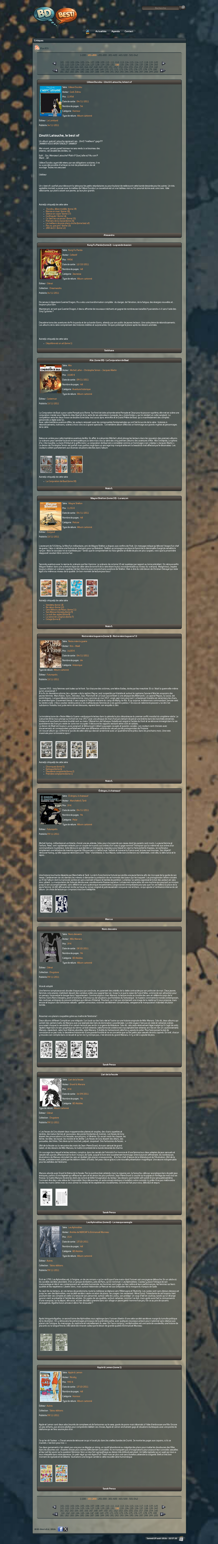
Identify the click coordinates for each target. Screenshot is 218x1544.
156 (136, 67)
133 (122, 65)
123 (72, 65)
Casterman (52, 399)
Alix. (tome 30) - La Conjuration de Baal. (109, 360)
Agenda (116, 31)
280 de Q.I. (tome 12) (56, 228)
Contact (129, 31)
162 (68, 70)
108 (97, 62)
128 (97, 65)
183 (72, 72)
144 (76, 67)
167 (92, 70)
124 (77, 65)
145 (81, 67)
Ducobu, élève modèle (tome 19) (61, 209)
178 (145, 70)
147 (91, 67)
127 (92, 65)
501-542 (133, 55)
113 (122, 62)
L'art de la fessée (109, 1075)
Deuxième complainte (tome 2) (60, 771)
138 (146, 65)
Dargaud (51, 532)
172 (116, 70)
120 (156, 62)
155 (131, 67)
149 (101, 67)
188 (97, 72)
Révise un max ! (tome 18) (58, 211)
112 (117, 62)
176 (135, 70)
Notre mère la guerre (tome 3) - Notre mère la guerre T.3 (109, 636)
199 (151, 72)
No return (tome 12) (55, 607)
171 (111, 70)
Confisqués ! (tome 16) (56, 216)
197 (141, 72)
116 (136, 62)
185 (82, 72)
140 (156, 65)
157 (141, 67)
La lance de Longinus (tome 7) (60, 617)
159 (151, 67)
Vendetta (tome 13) (54, 605)
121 (62, 65)
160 (156, 67)
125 (82, 65)
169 (102, 70)
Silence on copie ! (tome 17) (58, 214)
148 (96, 67)
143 (71, 67)
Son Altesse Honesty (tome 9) (59, 612)
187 (92, 72)
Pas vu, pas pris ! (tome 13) (58, 226)
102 (67, 62)
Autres (50, 1261)
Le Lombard (52, 121)
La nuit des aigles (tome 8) (58, 614)
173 (121, 70)
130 (107, 65)
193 (121, 72)
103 (72, 62)
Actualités (101, 31)
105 (82, 62)
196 (136, 72)
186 (87, 72)
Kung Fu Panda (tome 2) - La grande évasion (109, 245)
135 (132, 65)
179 (150, 70)
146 (86, 67)
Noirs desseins (109, 929)
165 (82, 70)
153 (121, 67)
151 (111, 67)
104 (77, 62)
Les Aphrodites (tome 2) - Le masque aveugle (109, 1222)
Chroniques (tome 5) (55, 767)
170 (106, 70)
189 (102, 72)
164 (77, 70)
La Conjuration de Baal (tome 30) (61, 481)
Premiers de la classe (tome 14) (60, 221)
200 (156, 72)
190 (107, 72)
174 (126, 70)
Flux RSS (44, 48)
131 (112, 65)
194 (126, 72)
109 (102, 62)
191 (112, 72)
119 (151, 62)
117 (141, 62)
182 (67, 72)
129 (102, 65)
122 (67, 65)
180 (155, 70)
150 (106, 67)
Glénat (50, 284)
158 (146, 67)
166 (87, 70)
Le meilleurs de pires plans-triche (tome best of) (68, 223)
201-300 (102, 55)
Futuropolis (52, 675)
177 (140, 70)
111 (112, 62)
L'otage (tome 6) (53, 619)
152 (116, 67)
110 (107, 62)
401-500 (123, 55)
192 (117, 72)
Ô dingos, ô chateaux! (109, 791)
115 (132, 62)
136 (136, 65)
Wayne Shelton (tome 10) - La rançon (109, 498)
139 (151, 65)
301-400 (112, 55)
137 (141, 65)
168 (97, 70)
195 (131, 72)
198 (146, 72)
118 (146, 62)
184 (77, 72)
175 (131, 70)
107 (92, 62)
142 (67, 67)
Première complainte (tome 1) (59, 774)
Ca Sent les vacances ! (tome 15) (61, 219)
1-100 (83, 55)
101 (62, 62)
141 (62, 67)
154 (126, 67)
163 (72, 70)
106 (87, 62)
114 (127, 62)
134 (127, 65)
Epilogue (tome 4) (54, 769)
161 (63, 70)
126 (87, 65)
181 (62, 72)
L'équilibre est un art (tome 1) (59, 343)
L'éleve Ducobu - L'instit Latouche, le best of (109, 82)
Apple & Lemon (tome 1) (109, 1367)
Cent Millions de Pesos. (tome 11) (61, 610)
